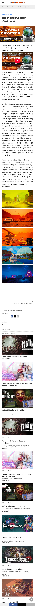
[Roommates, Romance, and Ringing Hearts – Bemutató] (17, 371)
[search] (32, 2)
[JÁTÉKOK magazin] (17, 2)
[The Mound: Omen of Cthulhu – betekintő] (17, 345)
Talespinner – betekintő (11, 537)
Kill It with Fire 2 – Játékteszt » (23, 304)
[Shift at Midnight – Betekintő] (17, 398)
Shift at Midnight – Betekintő (13, 410)
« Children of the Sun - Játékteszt (12, 310)
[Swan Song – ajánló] (17, 588)
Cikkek (8, 6)
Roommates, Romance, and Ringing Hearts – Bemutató (17, 384)
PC (16, 11)
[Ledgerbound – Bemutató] (17, 554)
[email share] (18, 316)
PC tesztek (21, 11)
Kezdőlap (4, 11)
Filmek (30, 6)
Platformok (21, 6)
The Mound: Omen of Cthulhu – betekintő (14, 442)
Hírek (3, 6)
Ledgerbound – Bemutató (12, 569)
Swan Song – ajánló (10, 602)
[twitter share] (15, 316)
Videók (14, 6)
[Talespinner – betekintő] (17, 523)
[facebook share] (12, 316)
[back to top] (31, 599)
